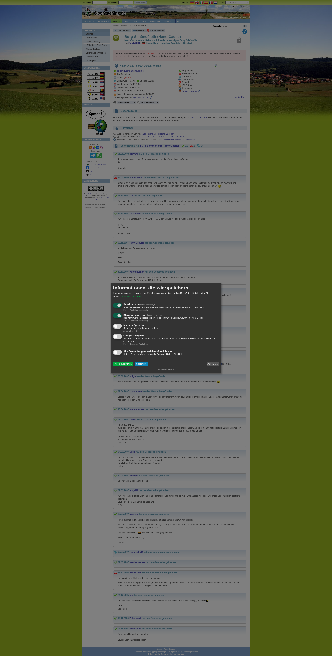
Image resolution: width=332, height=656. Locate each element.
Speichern (141, 364)
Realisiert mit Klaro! (166, 369)
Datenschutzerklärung (131, 296)
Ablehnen (213, 364)
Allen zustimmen (123, 364)
